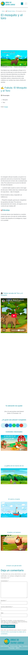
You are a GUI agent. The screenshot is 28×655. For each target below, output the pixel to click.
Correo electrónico (7, 606)
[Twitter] (10, 652)
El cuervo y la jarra (14, 499)
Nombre (4, 600)
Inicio (3, 11)
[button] (22, 3)
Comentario (5, 580)
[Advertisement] (14, 36)
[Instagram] (17, 652)
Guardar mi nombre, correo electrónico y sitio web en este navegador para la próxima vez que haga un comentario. (14, 622)
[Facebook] (7, 652)
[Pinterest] (14, 652)
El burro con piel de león (14, 565)
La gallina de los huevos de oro (14, 466)
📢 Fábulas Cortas (10, 11)
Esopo (6, 106)
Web (2, 613)
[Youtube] (20, 652)
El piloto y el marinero (14, 532)
